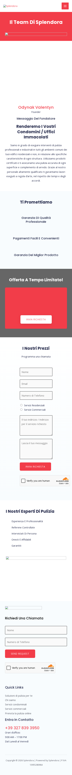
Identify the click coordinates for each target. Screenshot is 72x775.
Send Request (20, 653)
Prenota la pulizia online (18, 713)
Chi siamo (10, 700)
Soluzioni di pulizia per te (18, 695)
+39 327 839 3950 (22, 728)
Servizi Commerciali (35, 409)
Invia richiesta (35, 466)
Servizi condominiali (16, 704)
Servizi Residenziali (34, 405)
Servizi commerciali (15, 708)
